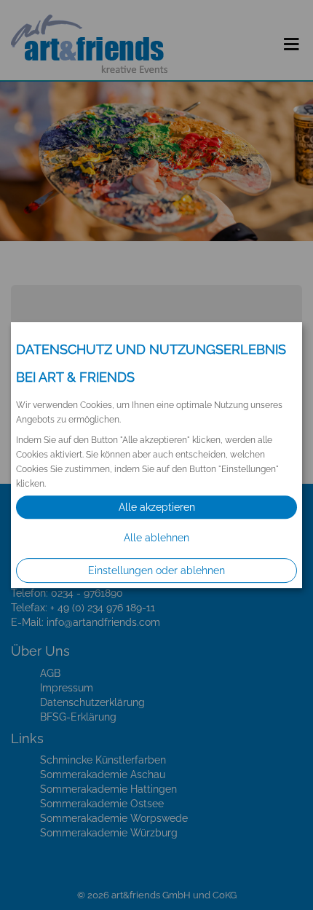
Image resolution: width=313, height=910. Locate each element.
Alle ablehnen (156, 538)
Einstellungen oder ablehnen (156, 570)
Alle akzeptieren (157, 507)
